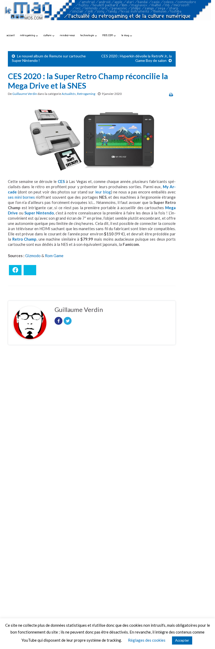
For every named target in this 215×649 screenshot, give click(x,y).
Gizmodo (33, 255)
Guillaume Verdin (24, 94)
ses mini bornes (21, 197)
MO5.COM (108, 35)
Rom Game (54, 255)
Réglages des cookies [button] (146, 640)
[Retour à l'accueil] (107, 15)
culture (48, 35)
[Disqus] (92, 420)
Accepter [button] (182, 640)
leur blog (103, 192)
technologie (87, 35)
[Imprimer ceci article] (171, 94)
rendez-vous (67, 35)
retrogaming (28, 35)
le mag (125, 35)
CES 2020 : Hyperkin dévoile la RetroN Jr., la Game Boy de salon (136, 58)
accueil (11, 35)
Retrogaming (86, 94)
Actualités (69, 94)
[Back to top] (203, 637)
